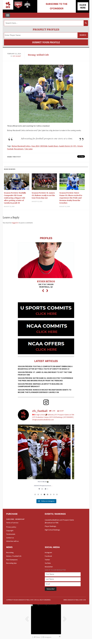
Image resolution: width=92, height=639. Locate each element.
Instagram (48, 552)
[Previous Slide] (27, 617)
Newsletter (49, 567)
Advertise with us (12, 541)
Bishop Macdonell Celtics (21, 146)
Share (38, 637)
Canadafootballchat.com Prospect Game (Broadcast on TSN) (59, 521)
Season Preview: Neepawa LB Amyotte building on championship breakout (40, 385)
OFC (74, 146)
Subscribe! (51, 589)
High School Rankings (52, 530)
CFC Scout (17, 56)
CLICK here (83, 6)
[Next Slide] (65, 617)
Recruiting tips (11, 563)
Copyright (9, 530)
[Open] (46, 452)
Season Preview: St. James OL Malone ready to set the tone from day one (43, 195)
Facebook (48, 556)
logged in (15, 223)
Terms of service (12, 523)
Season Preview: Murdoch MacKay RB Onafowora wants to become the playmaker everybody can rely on (44, 390)
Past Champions (12, 560)
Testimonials (10, 534)
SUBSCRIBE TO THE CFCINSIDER (56, 6)
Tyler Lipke (28, 149)
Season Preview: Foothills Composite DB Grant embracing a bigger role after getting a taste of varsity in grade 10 (15, 198)
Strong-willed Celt (38, 54)
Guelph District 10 (65, 146)
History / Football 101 (13, 556)
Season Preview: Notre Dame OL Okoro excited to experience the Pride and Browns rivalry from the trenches (70, 198)
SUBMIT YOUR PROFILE (46, 42)
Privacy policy (11, 527)
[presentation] (43, 290)
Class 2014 (35, 146)
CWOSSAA (43, 146)
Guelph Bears (53, 146)
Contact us (10, 538)
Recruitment (18, 149)
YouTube (48, 563)
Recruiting (10, 552)
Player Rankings (50, 526)
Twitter (47, 560)
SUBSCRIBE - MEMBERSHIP (15, 519)
